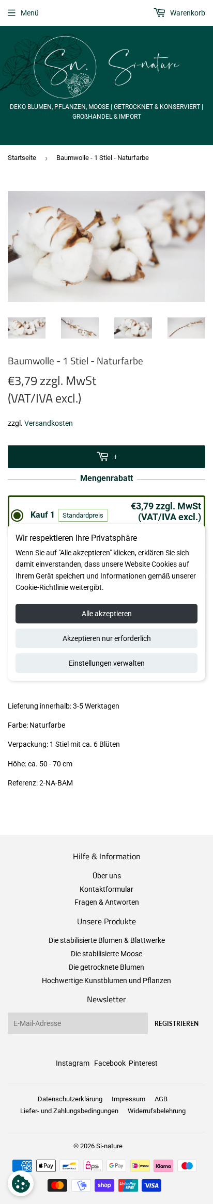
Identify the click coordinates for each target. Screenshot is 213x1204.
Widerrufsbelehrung (157, 1111)
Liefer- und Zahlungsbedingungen (69, 1111)
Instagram (72, 1063)
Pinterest (143, 1063)
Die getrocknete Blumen (106, 967)
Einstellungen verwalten (107, 663)
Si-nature (109, 1146)
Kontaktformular (106, 889)
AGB (161, 1099)
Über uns (107, 876)
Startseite (22, 158)
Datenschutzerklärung (70, 1099)
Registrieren (177, 1024)
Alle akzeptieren (107, 613)
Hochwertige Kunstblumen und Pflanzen (106, 980)
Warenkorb (187, 13)
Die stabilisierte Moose (106, 954)
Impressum (128, 1099)
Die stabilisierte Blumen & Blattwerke (107, 940)
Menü (30, 13)
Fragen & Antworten (106, 902)
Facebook (110, 1063)
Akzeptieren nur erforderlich (107, 638)
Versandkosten (48, 423)
